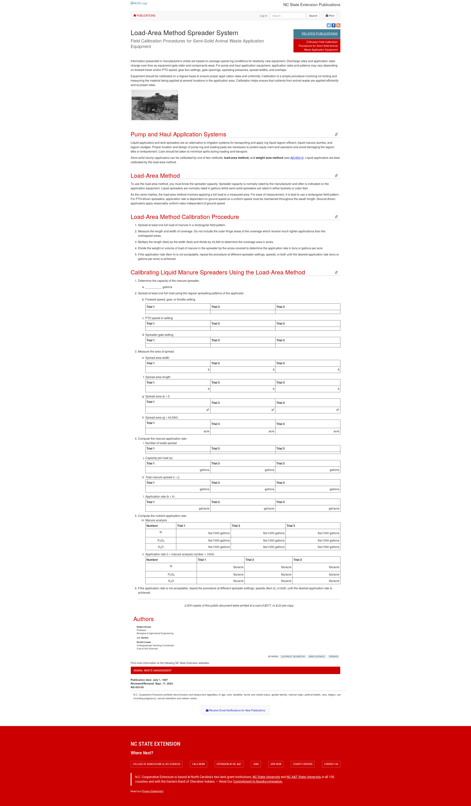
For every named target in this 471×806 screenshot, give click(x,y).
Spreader (333, 656)
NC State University (266, 777)
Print (331, 15)
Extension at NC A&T (229, 764)
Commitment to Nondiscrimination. (258, 781)
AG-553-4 (296, 158)
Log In (263, 15)
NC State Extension (155, 744)
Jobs (256, 764)
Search (313, 15)
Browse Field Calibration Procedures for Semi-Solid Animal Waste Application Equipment (318, 45)
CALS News (198, 764)
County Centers (303, 764)
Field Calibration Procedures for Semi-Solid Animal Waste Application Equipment (197, 43)
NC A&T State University (304, 777)
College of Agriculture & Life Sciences (156, 764)
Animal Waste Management (153, 670)
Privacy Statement (152, 791)
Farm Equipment (317, 656)
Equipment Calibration (293, 656)
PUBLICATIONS (145, 15)
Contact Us (331, 764)
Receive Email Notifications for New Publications (236, 710)
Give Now (275, 764)
